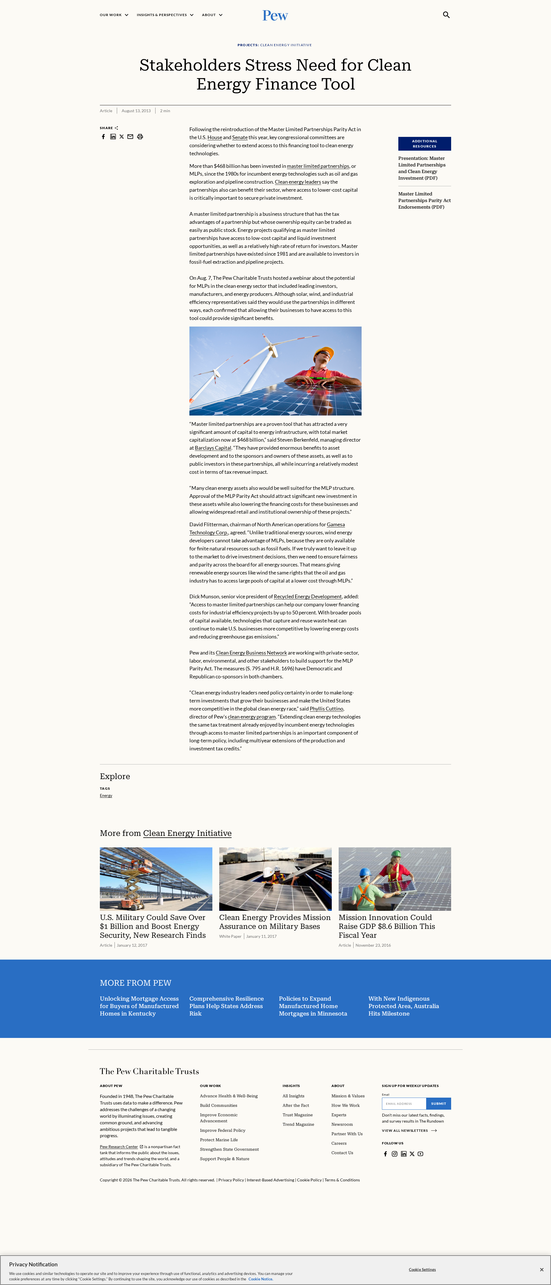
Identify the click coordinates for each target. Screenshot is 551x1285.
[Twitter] (412, 1153)
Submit (438, 1103)
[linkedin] (113, 136)
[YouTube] (420, 1153)
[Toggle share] (447, 121)
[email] (130, 136)
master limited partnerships (318, 166)
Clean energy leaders (298, 181)
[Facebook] (385, 1153)
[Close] (542, 1269)
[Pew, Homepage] (275, 15)
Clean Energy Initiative (187, 833)
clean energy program (252, 716)
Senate (240, 137)
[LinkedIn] (403, 1153)
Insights (291, 1086)
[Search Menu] (446, 15)
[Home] (149, 1071)
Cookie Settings (422, 1269)
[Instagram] (394, 1153)
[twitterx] (121, 136)
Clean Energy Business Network (251, 652)
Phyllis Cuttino (326, 708)
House (214, 137)
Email (386, 1094)
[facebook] (103, 136)
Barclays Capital (213, 447)
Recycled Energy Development (308, 596)
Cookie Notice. (261, 1279)
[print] (140, 136)
